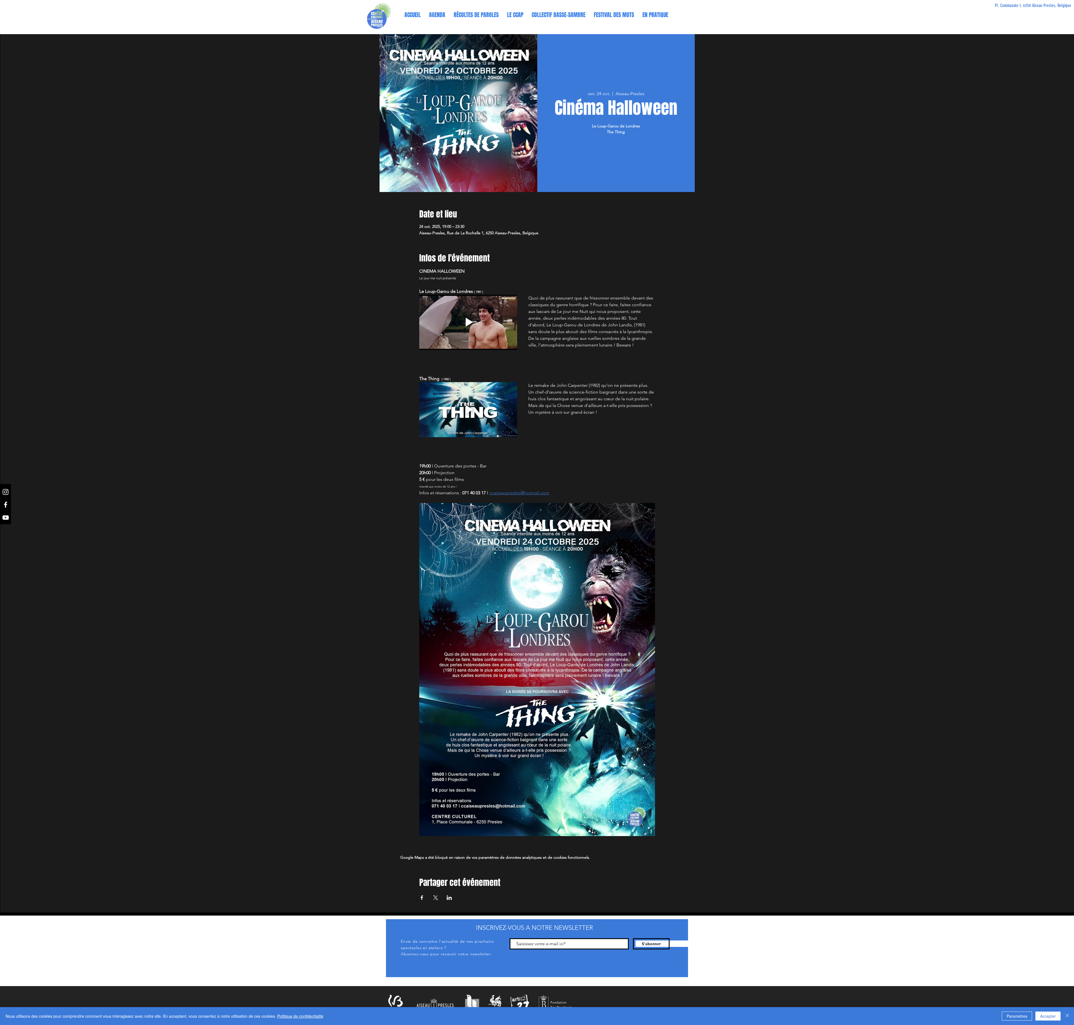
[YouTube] (6, 517)
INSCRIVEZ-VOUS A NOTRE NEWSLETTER (534, 928)
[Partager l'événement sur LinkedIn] (449, 897)
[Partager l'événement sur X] (435, 897)
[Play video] (468, 322)
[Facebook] (6, 505)
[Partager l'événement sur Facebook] (422, 897)
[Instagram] (6, 492)
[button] (515, 15)
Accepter (1048, 1016)
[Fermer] (1067, 1016)
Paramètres (1017, 1016)
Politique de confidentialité (300, 1016)
